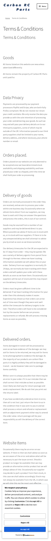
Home (7, 18)
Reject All (25, 522)
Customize (25, 516)
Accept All (24, 529)
